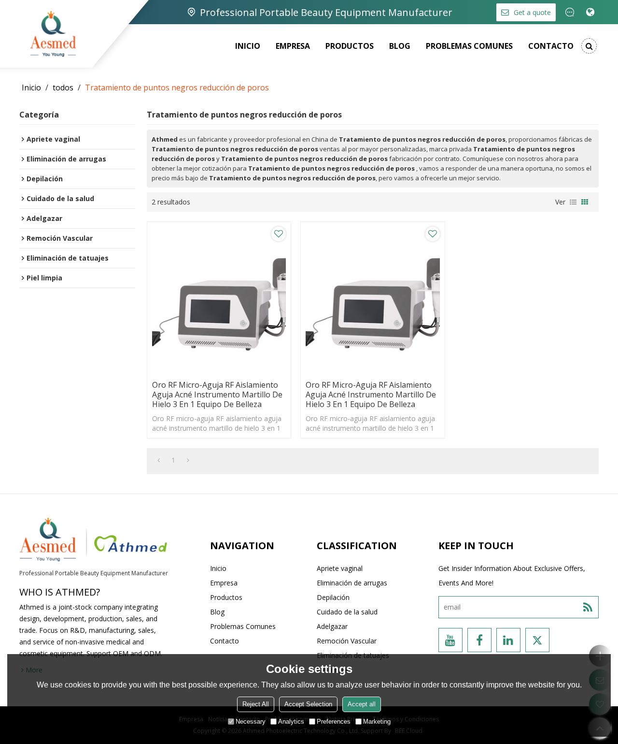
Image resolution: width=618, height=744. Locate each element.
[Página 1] (159, 460)
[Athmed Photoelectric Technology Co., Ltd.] (53, 34)
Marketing (377, 721)
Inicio (247, 46)
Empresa (293, 46)
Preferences (334, 721)
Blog (399, 46)
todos (63, 87)
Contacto (551, 46)
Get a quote (532, 12)
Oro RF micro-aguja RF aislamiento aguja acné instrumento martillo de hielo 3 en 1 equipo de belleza (217, 394)
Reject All (255, 704)
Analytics (291, 721)
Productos (349, 46)
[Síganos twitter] (537, 640)
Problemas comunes (469, 46)
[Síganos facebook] (479, 640)
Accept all (362, 704)
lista (573, 202)
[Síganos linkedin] (508, 640)
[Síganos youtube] (450, 640)
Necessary (251, 721)
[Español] (590, 12)
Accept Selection (308, 704)
